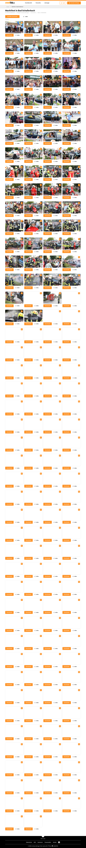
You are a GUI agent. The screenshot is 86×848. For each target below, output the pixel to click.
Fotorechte (38, 3)
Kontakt (54, 842)
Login (64, 3)
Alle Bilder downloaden (12, 16)
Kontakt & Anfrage (75, 3)
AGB (35, 842)
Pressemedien (48, 842)
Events (7, 6)
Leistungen (46, 3)
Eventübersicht (28, 3)
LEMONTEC (55, 846)
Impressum (40, 842)
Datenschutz (29, 842)
